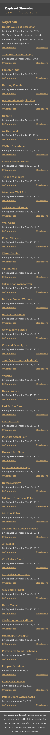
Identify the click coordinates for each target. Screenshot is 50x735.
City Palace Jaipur (13, 590)
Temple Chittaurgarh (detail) (20, 360)
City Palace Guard (13, 559)
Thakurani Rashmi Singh (17, 54)
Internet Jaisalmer (13, 314)
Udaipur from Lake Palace (18, 498)
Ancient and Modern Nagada (20, 529)
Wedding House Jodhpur (17, 620)
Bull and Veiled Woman (17, 299)
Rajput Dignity (11, 483)
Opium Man (9, 269)
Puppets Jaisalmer (13, 666)
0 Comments (9, 47)
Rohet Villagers (11, 238)
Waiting (7, 376)
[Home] (21, 9)
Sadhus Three (10, 422)
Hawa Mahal (10, 605)
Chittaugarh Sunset (14, 330)
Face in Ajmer (11, 70)
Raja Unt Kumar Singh (16, 467)
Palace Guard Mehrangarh (18, 697)
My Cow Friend (12, 513)
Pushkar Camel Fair (14, 437)
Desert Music (10, 391)
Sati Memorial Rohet (15, 207)
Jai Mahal (8, 544)
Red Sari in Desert (13, 406)
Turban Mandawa (13, 177)
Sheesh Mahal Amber (15, 162)
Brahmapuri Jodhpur (15, 636)
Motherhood (10, 131)
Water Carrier (11, 253)
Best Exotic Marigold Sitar (18, 100)
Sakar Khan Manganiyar (17, 284)
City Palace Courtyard (16, 574)
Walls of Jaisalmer (13, 146)
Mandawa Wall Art (14, 192)
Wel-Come (8, 223)
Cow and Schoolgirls (15, 345)
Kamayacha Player (13, 681)
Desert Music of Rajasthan (18, 27)
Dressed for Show (13, 452)
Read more (42, 47)
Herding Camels (12, 85)
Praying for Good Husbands (19, 651)
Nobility (7, 116)
